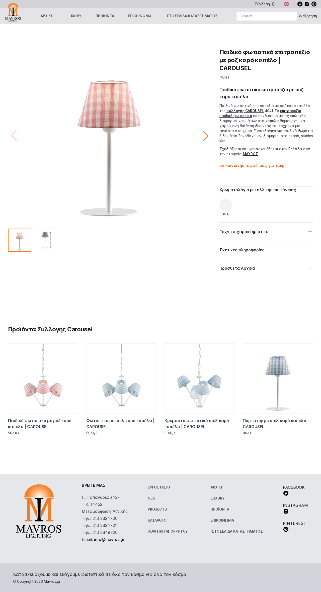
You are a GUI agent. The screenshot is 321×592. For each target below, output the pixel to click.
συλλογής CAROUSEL (245, 111)
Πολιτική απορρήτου (168, 531)
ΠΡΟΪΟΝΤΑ (105, 16)
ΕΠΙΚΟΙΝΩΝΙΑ (139, 16)
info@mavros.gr (109, 539)
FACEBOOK (294, 487)
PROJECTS (157, 509)
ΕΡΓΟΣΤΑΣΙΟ (159, 487)
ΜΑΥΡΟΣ (250, 154)
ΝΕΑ (151, 498)
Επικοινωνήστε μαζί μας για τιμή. (251, 165)
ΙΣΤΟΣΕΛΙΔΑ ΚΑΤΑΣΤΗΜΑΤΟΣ (192, 16)
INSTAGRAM (295, 505)
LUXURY (74, 16)
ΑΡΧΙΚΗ (47, 16)
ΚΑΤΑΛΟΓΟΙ (158, 520)
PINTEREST (294, 523)
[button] (205, 135)
